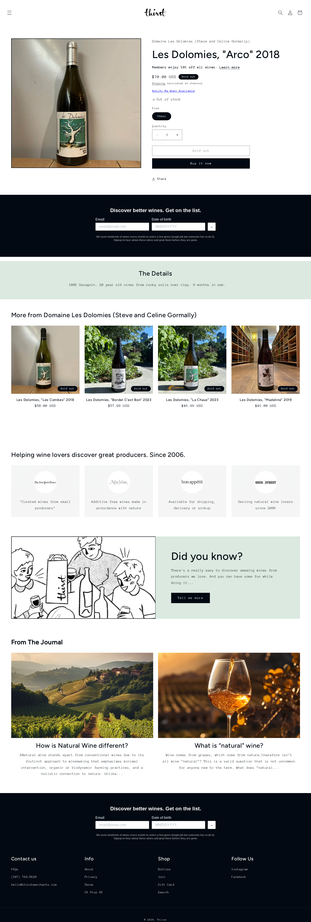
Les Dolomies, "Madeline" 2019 (266, 400)
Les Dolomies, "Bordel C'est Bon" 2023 (118, 400)
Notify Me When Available (173, 91)
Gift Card (166, 884)
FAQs (15, 869)
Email (99, 219)
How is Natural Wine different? (82, 745)
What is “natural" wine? (229, 745)
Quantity (159, 126)
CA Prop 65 (94, 892)
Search (163, 892)
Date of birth (161, 219)
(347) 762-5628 (24, 877)
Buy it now (201, 163)
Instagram (239, 869)
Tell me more (190, 598)
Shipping (158, 83)
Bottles (164, 869)
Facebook (238, 877)
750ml (164, 117)
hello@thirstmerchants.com (34, 884)
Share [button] (161, 179)
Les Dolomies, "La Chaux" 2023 (192, 400)
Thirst (162, 919)
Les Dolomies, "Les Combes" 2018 (45, 400)
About (89, 869)
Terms (89, 884)
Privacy (91, 877)
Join (161, 877)
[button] (9, 13)
